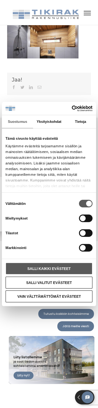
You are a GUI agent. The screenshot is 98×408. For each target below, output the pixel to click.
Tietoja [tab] (80, 122)
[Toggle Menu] (87, 13)
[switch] (86, 218)
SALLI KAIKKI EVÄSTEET (49, 269)
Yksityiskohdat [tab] (49, 122)
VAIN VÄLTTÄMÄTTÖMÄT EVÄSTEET (49, 296)
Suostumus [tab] (17, 122)
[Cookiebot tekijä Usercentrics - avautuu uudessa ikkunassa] (72, 108)
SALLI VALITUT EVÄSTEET (49, 282)
